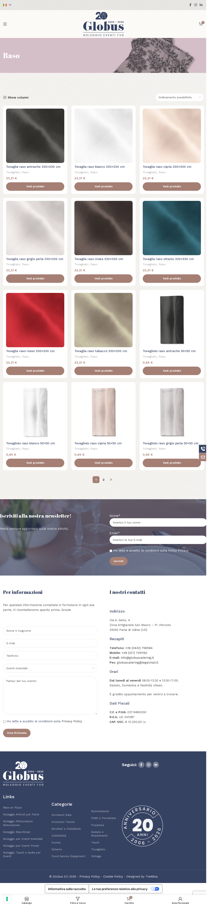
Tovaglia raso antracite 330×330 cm (33, 167)
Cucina (56, 842)
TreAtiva (152, 876)
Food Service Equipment (68, 856)
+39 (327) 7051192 (134, 653)
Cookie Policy (113, 876)
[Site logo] (103, 24)
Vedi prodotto (35, 186)
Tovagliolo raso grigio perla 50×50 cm (171, 443)
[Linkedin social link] (201, 5)
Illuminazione (100, 811)
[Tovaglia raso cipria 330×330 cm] (172, 136)
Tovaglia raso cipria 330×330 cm (167, 167)
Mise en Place (12, 807)
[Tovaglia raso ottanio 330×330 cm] (172, 228)
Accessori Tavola (63, 821)
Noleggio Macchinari (16, 832)
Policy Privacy (178, 550)
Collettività (59, 835)
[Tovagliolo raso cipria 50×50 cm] (103, 412)
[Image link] (23, 773)
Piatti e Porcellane (103, 818)
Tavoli (95, 842)
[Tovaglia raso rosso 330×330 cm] (35, 320)
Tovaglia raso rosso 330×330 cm (30, 351)
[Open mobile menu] (5, 24)
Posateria (97, 825)
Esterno (57, 849)
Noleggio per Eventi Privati (21, 845)
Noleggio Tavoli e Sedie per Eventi (22, 854)
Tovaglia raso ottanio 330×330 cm (168, 259)
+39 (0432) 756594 (139, 648)
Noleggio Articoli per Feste (21, 814)
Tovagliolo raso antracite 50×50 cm (169, 351)
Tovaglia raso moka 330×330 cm (98, 259)
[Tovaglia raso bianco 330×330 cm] (103, 136)
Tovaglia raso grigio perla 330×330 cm (34, 259)
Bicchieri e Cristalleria (66, 828)
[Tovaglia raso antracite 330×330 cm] (35, 136)
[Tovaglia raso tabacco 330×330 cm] (103, 320)
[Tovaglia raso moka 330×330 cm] (103, 228)
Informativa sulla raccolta (67, 889)
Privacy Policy (72, 721)
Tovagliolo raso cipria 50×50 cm (98, 443)
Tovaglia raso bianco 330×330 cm (99, 167)
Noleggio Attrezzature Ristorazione (18, 823)
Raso (25, 172)
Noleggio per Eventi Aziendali (23, 838)
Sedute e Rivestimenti (99, 833)
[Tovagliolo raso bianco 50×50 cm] (35, 412)
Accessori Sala (61, 814)
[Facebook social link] (190, 5)
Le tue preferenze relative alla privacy (120, 889)
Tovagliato (13, 172)
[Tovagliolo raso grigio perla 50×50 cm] (172, 412)
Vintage (96, 856)
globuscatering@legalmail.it (137, 662)
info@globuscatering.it (137, 658)
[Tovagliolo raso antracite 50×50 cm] (172, 320)
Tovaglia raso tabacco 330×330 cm (100, 351)
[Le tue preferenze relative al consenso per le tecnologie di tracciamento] (7, 899)
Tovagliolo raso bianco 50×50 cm (30, 443)
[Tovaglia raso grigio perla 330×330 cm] (35, 228)
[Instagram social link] (195, 5)
